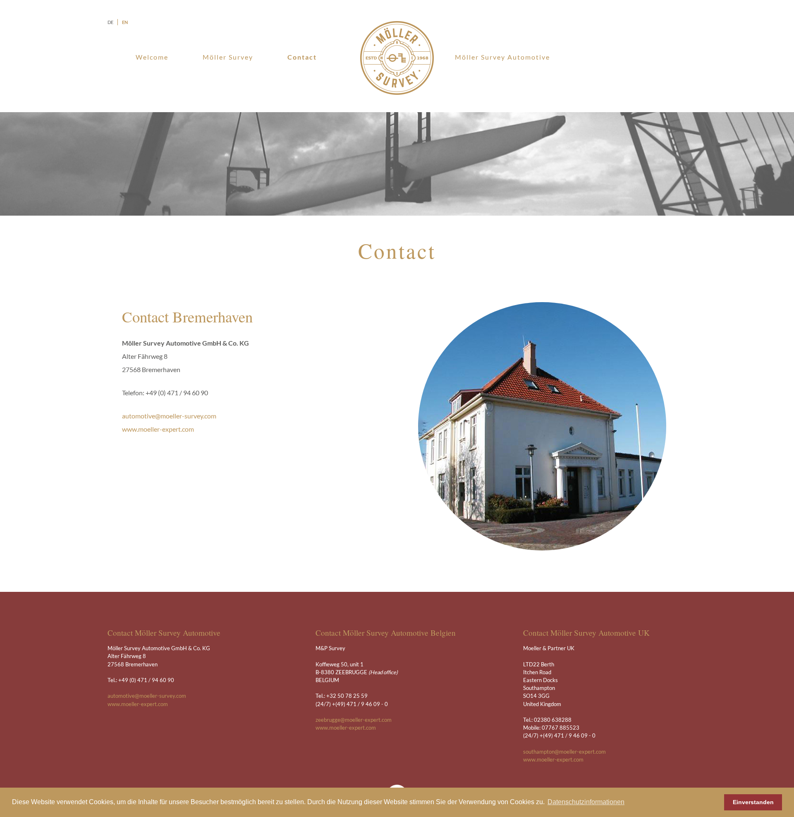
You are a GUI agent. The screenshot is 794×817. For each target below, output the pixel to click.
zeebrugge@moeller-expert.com (354, 719)
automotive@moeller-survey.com (169, 416)
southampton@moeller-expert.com (564, 751)
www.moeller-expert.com (158, 429)
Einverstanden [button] (753, 802)
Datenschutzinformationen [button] (586, 801)
